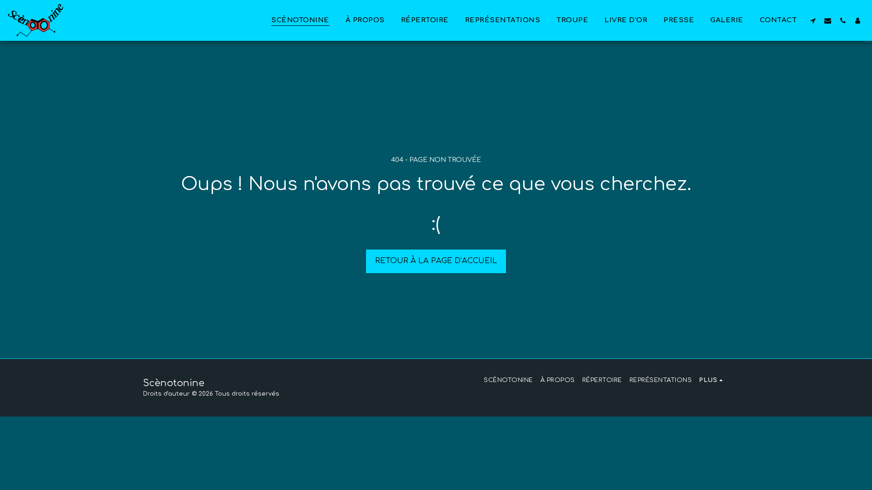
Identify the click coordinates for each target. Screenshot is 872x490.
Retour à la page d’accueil (436, 260)
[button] (813, 20)
